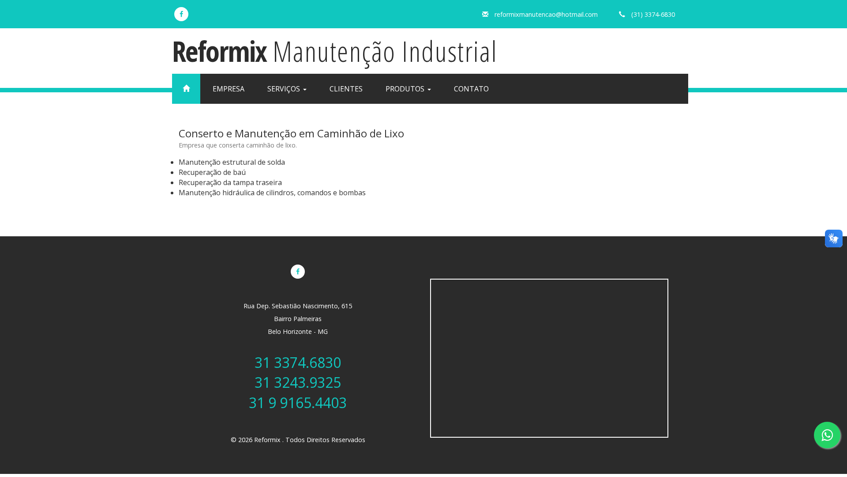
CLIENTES (346, 89)
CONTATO (471, 89)
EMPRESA (228, 89)
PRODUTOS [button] (406, 89)
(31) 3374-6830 (653, 14)
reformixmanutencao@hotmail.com (546, 14)
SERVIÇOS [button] (284, 89)
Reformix (335, 51)
